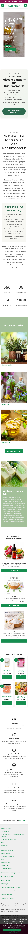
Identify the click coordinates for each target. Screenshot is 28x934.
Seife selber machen (7, 898)
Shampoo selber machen (9, 891)
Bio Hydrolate (5, 405)
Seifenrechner (5, 880)
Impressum (4, 865)
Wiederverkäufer (6, 828)
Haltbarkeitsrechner (7, 876)
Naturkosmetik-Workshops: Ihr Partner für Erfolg (13, 835)
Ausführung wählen (21, 677)
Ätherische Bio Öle (7, 365)
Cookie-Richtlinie (6, 868)
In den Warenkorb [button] (7, 677)
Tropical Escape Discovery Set (21, 697)
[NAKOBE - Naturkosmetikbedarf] (14, 5)
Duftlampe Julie (7, 670)
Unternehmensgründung (8, 839)
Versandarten (5, 862)
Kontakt (3, 842)
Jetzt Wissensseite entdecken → (14, 111)
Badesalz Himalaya (7, 696)
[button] (2, 5)
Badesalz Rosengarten (21, 670)
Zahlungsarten (5, 853)
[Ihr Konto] (25, 5)
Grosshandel (5, 831)
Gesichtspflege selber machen (10, 887)
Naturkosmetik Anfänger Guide (10, 873)
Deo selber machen (7, 895)
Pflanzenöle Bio (6, 442)
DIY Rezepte (5, 884)
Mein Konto (4, 845)
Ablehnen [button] (17, 930)
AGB (2, 859)
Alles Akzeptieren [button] (8, 930)
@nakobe (22, 820)
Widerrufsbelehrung (7, 850)
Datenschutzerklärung (8, 856)
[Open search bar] (5, 5)
